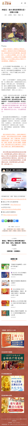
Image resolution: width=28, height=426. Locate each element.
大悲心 (15, 229)
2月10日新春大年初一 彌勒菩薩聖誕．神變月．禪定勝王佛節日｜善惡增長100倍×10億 (18, 292)
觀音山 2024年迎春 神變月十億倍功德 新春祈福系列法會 (19, 303)
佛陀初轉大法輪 (9, 229)
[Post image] (5, 266)
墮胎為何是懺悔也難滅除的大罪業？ (18, 282)
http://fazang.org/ (15, 204)
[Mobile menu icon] (25, 3)
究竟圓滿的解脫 (5, 230)
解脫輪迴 (14, 230)
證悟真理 (19, 230)
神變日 (23, 229)
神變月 (12, 226)
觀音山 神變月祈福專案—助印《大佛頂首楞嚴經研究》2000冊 (19, 313)
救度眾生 (18, 229)
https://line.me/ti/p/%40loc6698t (11, 209)
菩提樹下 (10, 230)
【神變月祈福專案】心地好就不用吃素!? (18, 265)
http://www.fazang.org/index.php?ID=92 (14, 199)
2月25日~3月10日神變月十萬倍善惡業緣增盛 (18, 274)
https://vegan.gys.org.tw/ (10, 215)
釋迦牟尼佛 (23, 230)
